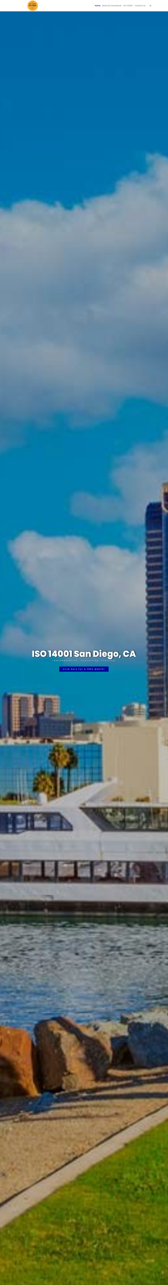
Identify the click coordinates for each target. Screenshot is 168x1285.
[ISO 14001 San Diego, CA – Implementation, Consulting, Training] (33, 5)
